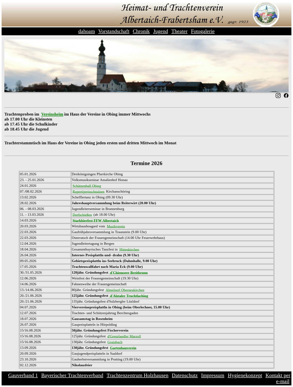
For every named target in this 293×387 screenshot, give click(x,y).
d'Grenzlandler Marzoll (124, 336)
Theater (179, 31)
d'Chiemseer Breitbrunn (128, 272)
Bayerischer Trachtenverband (72, 375)
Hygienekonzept (245, 375)
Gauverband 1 (23, 375)
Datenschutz (185, 375)
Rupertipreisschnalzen (88, 191)
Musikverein (116, 226)
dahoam (86, 31)
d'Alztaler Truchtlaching (128, 296)
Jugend (160, 31)
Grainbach (114, 342)
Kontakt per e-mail (277, 378)
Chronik (141, 31)
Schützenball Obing (87, 186)
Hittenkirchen (129, 249)
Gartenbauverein (123, 348)
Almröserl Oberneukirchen (125, 290)
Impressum (212, 375)
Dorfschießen (82, 215)
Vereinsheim (52, 114)
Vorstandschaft (113, 31)
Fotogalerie (203, 31)
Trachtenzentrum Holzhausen (137, 375)
